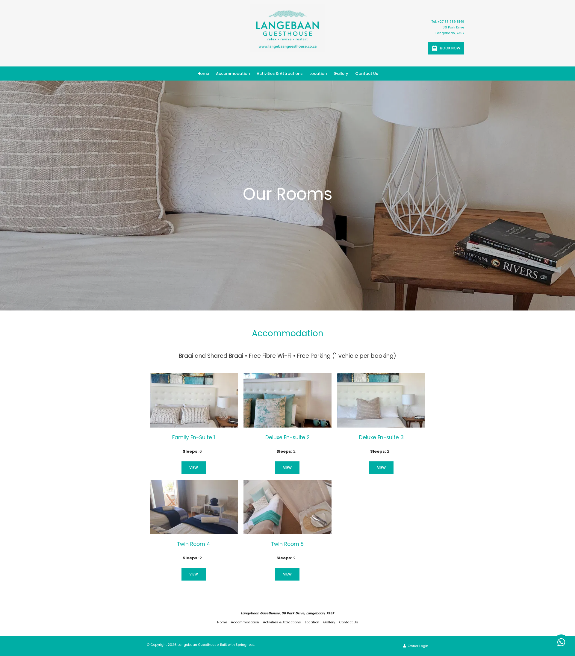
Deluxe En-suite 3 (381, 437)
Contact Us (366, 73)
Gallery (341, 73)
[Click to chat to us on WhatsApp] (561, 642)
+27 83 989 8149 (451, 21)
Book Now (450, 48)
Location (318, 73)
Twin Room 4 (193, 544)
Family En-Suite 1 (193, 437)
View (193, 467)
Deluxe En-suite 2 (287, 437)
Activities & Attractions (279, 73)
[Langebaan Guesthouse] (287, 28)
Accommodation (233, 73)
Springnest (245, 644)
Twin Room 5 (287, 544)
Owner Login (417, 645)
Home (203, 73)
